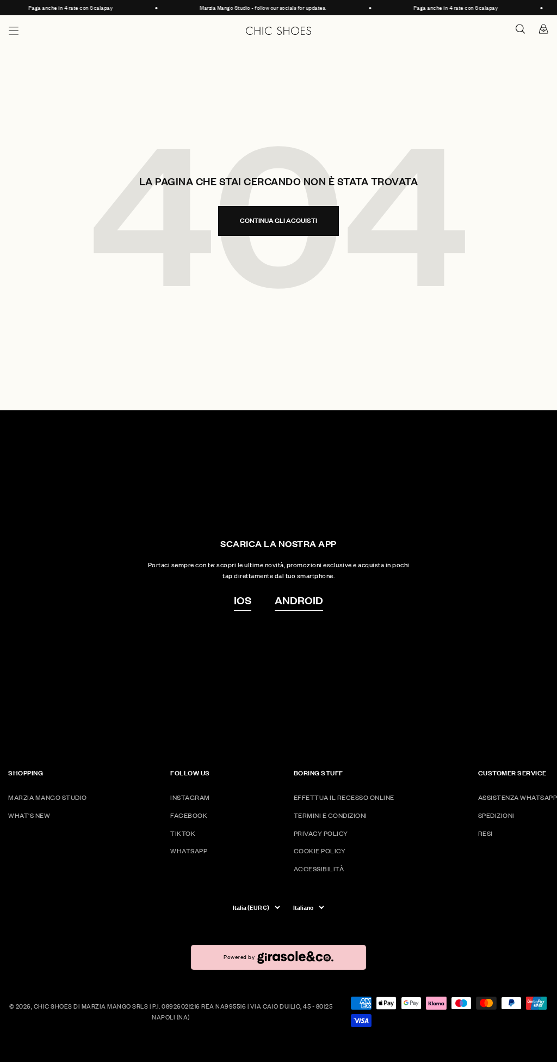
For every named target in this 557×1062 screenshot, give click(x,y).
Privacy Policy (321, 833)
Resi (485, 833)
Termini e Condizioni (330, 815)
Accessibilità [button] (319, 869)
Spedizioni (496, 815)
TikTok (182, 833)
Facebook (188, 815)
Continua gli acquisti (278, 220)
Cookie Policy (320, 851)
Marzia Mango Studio (47, 797)
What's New (29, 815)
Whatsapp (188, 851)
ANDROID (299, 599)
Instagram (190, 797)
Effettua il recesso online (344, 797)
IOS (242, 599)
